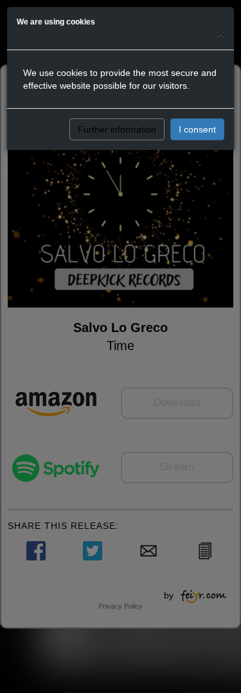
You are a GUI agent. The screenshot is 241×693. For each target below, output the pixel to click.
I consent (197, 129)
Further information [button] (117, 129)
